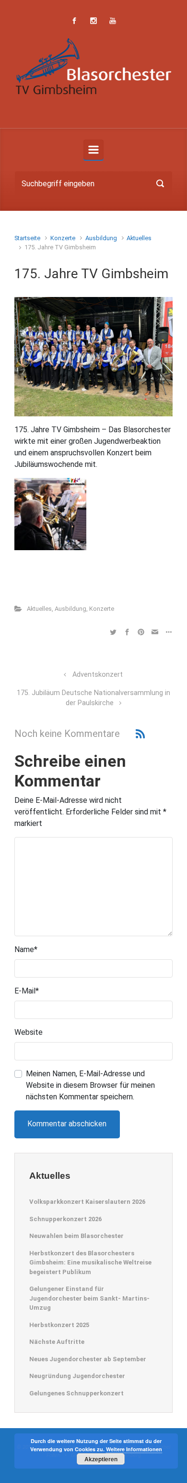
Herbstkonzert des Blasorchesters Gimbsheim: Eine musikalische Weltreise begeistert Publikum (90, 1263)
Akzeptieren (100, 1459)
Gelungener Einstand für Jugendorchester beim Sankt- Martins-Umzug (89, 1298)
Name (25, 949)
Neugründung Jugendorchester (77, 1376)
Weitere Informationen (134, 1449)
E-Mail (26, 990)
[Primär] (93, 150)
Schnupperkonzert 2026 (65, 1219)
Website (28, 1032)
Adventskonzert (97, 675)
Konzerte (62, 238)
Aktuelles (139, 238)
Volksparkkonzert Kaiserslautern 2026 (87, 1201)
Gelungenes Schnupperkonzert (76, 1393)
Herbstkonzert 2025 (59, 1324)
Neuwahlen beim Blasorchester (76, 1235)
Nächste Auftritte (56, 1341)
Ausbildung (101, 238)
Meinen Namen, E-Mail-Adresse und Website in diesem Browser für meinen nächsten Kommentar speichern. (90, 1085)
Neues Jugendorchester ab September (87, 1359)
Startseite (27, 238)
